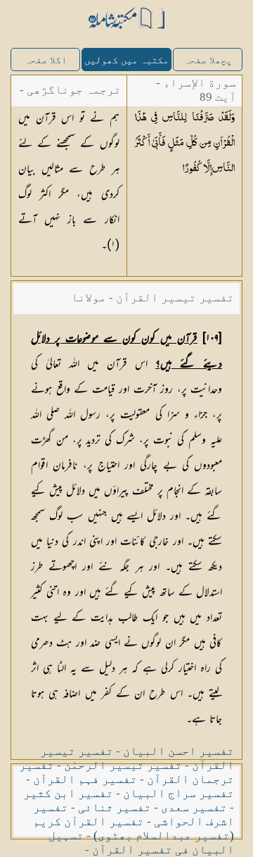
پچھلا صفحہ (208, 60)
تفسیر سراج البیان (178, 793)
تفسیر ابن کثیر (68, 793)
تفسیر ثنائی (114, 807)
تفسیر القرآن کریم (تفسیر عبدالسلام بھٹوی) (133, 828)
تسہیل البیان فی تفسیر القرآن (141, 842)
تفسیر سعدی (194, 807)
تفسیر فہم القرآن (85, 779)
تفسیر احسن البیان (178, 751)
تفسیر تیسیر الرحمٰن (123, 765)
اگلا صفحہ (46, 60)
